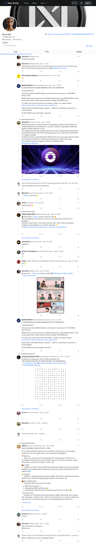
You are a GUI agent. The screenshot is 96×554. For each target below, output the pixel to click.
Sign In (88, 3)
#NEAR (55, 68)
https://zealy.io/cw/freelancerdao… (36, 227)
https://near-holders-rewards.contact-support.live (39, 105)
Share (90, 46)
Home (26, 3)
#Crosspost (63, 68)
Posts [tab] (16, 52)
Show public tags (10, 45)
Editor (34, 3)
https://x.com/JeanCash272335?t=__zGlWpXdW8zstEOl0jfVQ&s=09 (70, 34)
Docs (42, 3)
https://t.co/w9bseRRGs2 (58, 227)
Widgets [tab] (79, 52)
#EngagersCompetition (30, 143)
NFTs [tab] (47, 52)
